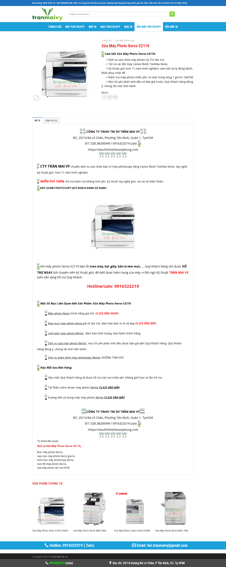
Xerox (104, 92)
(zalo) (61, 563)
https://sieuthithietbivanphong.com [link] (113, 149)
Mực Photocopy (110, 27)
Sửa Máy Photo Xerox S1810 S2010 (50, 530)
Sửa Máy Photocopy (149, 27)
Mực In (128, 27)
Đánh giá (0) (51, 120)
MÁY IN (92, 27)
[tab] (37, 120)
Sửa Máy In (171, 27)
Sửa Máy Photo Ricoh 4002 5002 (89, 530)
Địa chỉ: (117, 563)
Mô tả (37, 120)
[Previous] (32, 515)
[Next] (192, 515)
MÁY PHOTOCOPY (75, 27)
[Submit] (172, 14)
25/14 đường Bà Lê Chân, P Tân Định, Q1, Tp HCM (154, 563)
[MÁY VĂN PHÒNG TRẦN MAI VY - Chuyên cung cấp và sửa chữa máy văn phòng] (47, 14)
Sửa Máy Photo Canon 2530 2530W (132, 530)
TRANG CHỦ (54, 27)
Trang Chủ (106, 40)
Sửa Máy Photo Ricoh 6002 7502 (171, 530)
